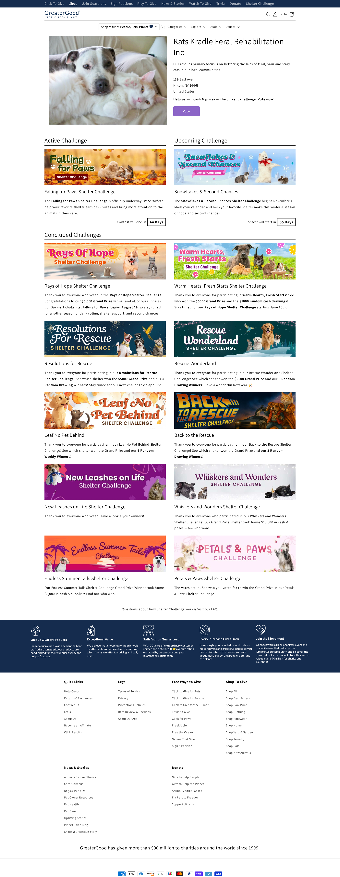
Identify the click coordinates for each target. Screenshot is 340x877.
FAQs (67, 712)
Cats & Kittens (73, 784)
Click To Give (54, 4)
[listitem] (105, 187)
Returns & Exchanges (78, 698)
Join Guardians (94, 4)
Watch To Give (200, 4)
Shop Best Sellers (238, 698)
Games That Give (183, 739)
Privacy (123, 698)
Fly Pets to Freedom (186, 797)
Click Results (73, 732)
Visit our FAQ (207, 609)
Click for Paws (181, 719)
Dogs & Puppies (74, 791)
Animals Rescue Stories (80, 777)
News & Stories (173, 4)
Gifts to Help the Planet (188, 784)
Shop (73, 4)
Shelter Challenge (260, 4)
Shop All (231, 691)
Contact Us (71, 705)
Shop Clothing (235, 712)
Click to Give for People (188, 698)
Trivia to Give (181, 712)
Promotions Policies (132, 705)
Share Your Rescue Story (80, 832)
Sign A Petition (182, 746)
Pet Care (70, 811)
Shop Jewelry (235, 739)
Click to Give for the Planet (190, 705)
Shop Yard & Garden (239, 732)
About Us (70, 719)
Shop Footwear (236, 719)
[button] (268, 14)
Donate (235, 4)
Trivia (220, 4)
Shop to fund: (124, 27)
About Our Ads (127, 719)
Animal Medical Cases (187, 791)
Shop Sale (233, 746)
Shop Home (234, 725)
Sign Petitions (122, 4)
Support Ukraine (183, 804)
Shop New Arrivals (238, 753)
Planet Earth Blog (76, 825)
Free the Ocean (182, 732)
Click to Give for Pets (186, 691)
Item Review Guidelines (134, 712)
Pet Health (71, 804)
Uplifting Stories (75, 818)
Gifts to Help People (186, 777)
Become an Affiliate (77, 725)
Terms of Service (129, 691)
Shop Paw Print (236, 705)
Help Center (72, 691)
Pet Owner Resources (78, 797)
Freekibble (179, 725)
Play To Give (146, 4)
